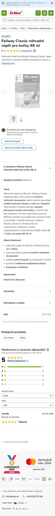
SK (17, 509)
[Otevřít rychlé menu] (4, 12)
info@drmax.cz (12, 496)
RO (24, 509)
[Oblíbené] (38, 12)
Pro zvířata (8, 338)
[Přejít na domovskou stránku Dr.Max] (16, 13)
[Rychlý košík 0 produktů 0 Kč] (50, 12)
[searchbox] (27, 20)
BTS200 (31, 3)
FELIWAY (6, 36)
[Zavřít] (51, 3)
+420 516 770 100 (34, 496)
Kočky (22, 338)
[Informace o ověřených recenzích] (34, 50)
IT (27, 509)
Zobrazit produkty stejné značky (19, 148)
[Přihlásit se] (44, 12)
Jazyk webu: (7, 503)
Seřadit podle (7, 391)
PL (20, 509)
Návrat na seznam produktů (16, 442)
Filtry (4, 401)
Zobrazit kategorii (12, 141)
